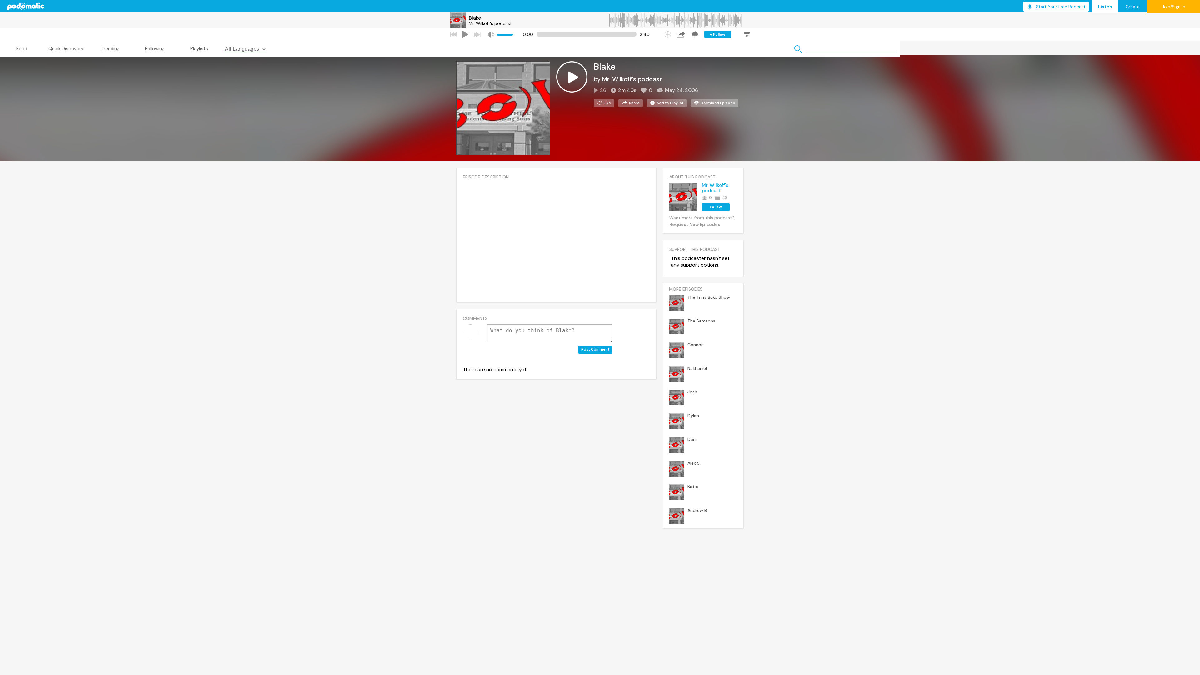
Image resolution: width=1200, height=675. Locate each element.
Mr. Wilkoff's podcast (490, 23)
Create (1133, 6)
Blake (475, 18)
